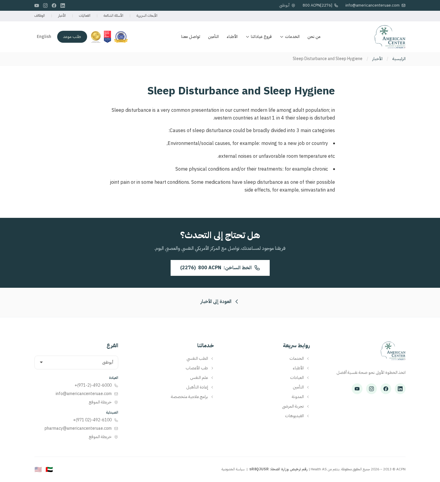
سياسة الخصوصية (233, 469)
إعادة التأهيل (197, 387)
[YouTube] (36, 5)
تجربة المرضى (293, 406)
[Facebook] (54, 5)
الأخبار (62, 15)
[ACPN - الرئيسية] (390, 37)
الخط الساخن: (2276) (216, 267)
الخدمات (292, 36)
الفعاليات (84, 15)
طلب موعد (72, 36)
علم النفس (199, 378)
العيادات (297, 378)
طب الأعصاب (197, 368)
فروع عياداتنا (261, 36)
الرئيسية (399, 59)
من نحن (314, 36)
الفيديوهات (294, 416)
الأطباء (232, 36)
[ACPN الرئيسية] (393, 353)
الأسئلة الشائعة (113, 15)
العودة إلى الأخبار (216, 301)
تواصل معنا (190, 36)
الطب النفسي (197, 359)
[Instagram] (45, 5)
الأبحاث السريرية (146, 15)
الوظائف (39, 15)
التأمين (213, 36)
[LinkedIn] (62, 5)
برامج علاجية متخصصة (189, 397)
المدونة (298, 397)
